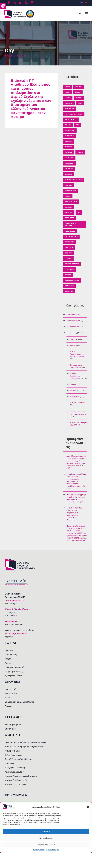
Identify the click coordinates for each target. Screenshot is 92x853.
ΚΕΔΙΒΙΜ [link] (67, 196)
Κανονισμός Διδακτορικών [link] (16, 780)
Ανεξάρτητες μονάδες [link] (14, 672)
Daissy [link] (67, 86)
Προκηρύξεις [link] (69, 242)
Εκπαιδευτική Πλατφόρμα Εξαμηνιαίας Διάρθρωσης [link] (27, 742)
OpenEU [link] (67, 97)
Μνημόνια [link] (68, 212)
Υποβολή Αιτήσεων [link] (72, 280)
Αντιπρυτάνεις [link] (11, 655)
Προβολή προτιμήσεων (46, 845)
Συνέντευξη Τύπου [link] (72, 264)
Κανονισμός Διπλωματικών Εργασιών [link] (21, 776)
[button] (88, 807)
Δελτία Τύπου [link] (70, 130)
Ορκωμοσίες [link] (69, 218)
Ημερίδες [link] (68, 185)
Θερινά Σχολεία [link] (70, 190)
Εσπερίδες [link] (68, 174)
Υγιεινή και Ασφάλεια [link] (13, 676)
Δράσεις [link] (80, 152)
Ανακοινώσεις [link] (71, 333)
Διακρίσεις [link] (68, 141)
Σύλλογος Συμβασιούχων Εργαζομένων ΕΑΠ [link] (77, 376)
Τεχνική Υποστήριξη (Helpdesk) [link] (18, 759)
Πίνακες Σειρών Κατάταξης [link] (70, 224)
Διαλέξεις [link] (68, 147)
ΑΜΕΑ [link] (80, 103)
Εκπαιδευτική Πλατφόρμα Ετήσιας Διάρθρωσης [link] (25, 747)
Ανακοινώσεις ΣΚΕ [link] (73, 321)
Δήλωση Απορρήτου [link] (52, 850)
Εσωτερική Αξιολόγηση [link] (73, 179)
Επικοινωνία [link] (10, 729)
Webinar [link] (79, 97)
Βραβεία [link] (68, 125)
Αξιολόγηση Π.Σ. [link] (71, 119)
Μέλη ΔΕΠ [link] (68, 207)
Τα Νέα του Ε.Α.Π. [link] (73, 327)
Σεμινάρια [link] (68, 253)
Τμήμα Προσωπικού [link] (77, 403)
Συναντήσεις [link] (69, 269)
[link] (3, 6)
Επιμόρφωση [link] (69, 163)
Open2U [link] (77, 92)
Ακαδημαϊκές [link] (75, 397)
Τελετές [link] (68, 275)
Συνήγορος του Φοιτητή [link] (15, 768)
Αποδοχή (46, 831)
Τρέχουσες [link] (74, 390)
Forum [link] (67, 92)
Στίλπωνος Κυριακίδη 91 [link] (16, 634)
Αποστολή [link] (9, 663)
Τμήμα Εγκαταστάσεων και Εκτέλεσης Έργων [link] (77, 354)
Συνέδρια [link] (68, 258)
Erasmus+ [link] (78, 86)
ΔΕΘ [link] (77, 125)
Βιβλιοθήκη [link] (9, 763)
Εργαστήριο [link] (69, 168)
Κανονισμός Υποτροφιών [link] (15, 784)
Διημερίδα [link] (68, 152)
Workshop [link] (69, 103)
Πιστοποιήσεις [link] (70, 231)
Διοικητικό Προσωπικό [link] (14, 667)
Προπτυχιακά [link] (10, 689)
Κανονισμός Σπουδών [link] (14, 772)
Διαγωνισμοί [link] (69, 136)
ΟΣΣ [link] (79, 212)
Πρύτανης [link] (9, 650)
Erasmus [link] (73, 346)
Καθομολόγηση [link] (71, 201)
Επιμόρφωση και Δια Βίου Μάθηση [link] (19, 702)
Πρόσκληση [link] (69, 247)
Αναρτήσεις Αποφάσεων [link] (73, 114)
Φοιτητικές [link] (74, 339)
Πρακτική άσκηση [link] (71, 236)
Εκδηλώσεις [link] (69, 157)
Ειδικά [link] (7, 698)
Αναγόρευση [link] (69, 108)
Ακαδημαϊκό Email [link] (12, 751)
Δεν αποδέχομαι (46, 838)
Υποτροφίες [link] (69, 285)
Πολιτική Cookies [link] (39, 850)
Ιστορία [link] (8, 659)
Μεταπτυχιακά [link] (11, 694)
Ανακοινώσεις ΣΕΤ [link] (73, 314)
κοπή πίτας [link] (69, 291)
